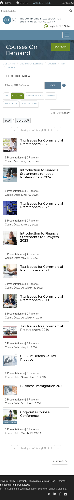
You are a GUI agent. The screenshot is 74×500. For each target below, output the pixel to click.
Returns (61, 481)
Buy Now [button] (60, 46)
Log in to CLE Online (60, 26)
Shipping (5, 484)
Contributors (29, 103)
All (6, 95)
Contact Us (67, 2)
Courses (52, 63)
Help (14, 484)
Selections (11, 103)
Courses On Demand (31, 63)
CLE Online (9, 63)
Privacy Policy (7, 481)
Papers (51, 95)
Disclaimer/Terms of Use (42, 481)
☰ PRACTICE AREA (16, 76)
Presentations (34, 95)
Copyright (22, 481)
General (11, 67)
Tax (63, 63)
